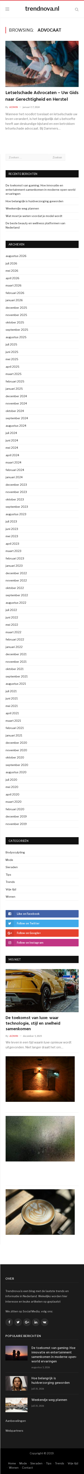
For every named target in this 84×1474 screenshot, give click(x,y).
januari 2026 (14, 300)
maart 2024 (13, 462)
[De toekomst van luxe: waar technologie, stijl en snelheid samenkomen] (42, 990)
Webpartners (14, 1430)
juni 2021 (12, 698)
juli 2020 (11, 779)
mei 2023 (12, 536)
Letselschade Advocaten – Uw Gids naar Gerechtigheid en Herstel (41, 96)
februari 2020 (15, 809)
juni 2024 (12, 440)
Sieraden (12, 867)
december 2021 (16, 654)
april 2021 (12, 713)
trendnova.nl (42, 8)
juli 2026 (11, 263)
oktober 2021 (14, 669)
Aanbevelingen (15, 1420)
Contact (27, 1467)
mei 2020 (12, 787)
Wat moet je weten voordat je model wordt (34, 216)
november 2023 (16, 492)
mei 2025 (12, 359)
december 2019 (16, 816)
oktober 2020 (15, 757)
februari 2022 (15, 639)
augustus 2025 (16, 337)
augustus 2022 (16, 602)
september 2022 (17, 595)
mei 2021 (12, 706)
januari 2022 (14, 647)
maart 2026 (14, 285)
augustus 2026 (16, 256)
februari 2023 (15, 558)
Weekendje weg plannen (22, 208)
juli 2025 (11, 344)
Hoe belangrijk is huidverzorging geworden (34, 201)
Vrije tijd (11, 889)
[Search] (77, 9)
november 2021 (16, 661)
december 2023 (16, 484)
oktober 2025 (15, 322)
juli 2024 (11, 433)
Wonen (10, 896)
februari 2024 (15, 470)
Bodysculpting (15, 852)
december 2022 (16, 573)
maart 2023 (13, 551)
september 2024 (17, 418)
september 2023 (17, 506)
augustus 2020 (16, 772)
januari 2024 (14, 477)
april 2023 (12, 543)
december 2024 (16, 396)
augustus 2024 (16, 425)
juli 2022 (11, 610)
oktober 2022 (15, 588)
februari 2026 (15, 293)
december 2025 (16, 307)
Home (12, 1463)
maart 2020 (14, 801)
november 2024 (16, 403)
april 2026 (12, 278)
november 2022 (16, 580)
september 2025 (17, 329)
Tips (8, 874)
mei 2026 (12, 270)
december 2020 (16, 742)
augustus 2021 (16, 683)
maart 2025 (14, 374)
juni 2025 (12, 352)
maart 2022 (13, 632)
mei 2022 (12, 624)
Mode (9, 860)
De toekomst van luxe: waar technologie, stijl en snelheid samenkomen (33, 1024)
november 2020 (16, 750)
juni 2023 (12, 529)
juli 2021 (11, 691)
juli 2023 (11, 521)
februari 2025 (15, 381)
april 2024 (12, 455)
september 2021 (17, 676)
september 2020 (17, 765)
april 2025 (12, 366)
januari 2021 (14, 735)
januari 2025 (14, 388)
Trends (10, 882)
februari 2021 (15, 728)
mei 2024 (12, 447)
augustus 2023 (16, 514)
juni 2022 (12, 617)
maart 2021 (13, 720)
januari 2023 (14, 565)
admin (13, 107)
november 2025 (16, 315)
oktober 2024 (15, 411)
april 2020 (12, 794)
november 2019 (16, 824)
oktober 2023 (15, 499)
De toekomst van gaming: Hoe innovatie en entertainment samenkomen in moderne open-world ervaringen (40, 189)
